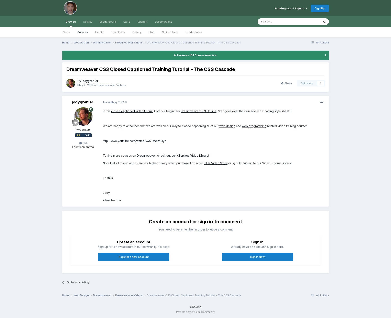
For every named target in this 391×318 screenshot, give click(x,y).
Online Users (170, 32)
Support (142, 21)
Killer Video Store (215, 163)
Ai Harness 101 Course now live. (195, 55)
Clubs (66, 32)
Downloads (118, 32)
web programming (254, 126)
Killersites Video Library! (193, 155)
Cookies (195, 307)
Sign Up (320, 8)
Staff (152, 32)
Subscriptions (163, 21)
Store (126, 21)
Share (287, 83)
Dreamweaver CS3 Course (198, 111)
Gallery (136, 32)
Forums (82, 32)
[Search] (324, 21)
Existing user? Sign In (290, 8)
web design (227, 126)
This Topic (308, 21)
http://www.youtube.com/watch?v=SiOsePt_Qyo (134, 141)
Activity (87, 21)
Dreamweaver (146, 155)
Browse (71, 21)
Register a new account (134, 256)
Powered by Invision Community (195, 312)
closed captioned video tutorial (132, 111)
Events (99, 32)
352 (85, 143)
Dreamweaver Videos (111, 85)
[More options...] (321, 102)
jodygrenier (90, 81)
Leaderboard (194, 32)
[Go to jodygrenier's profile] (70, 83)
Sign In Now (257, 256)
